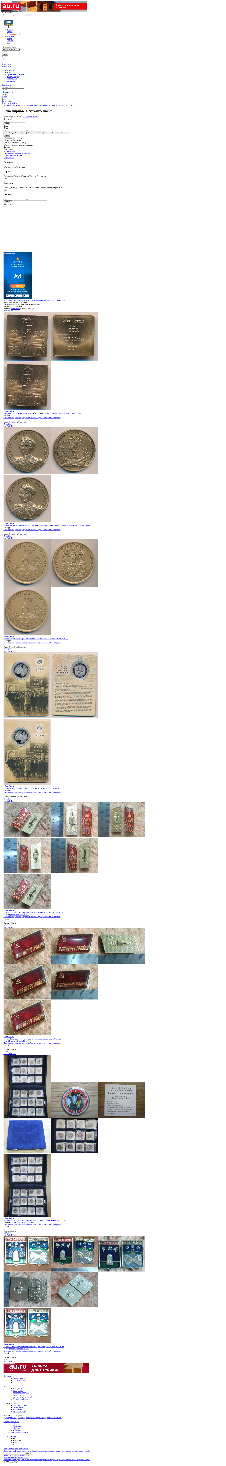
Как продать (18, 1391)
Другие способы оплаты (18, 1432)
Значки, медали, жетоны (52, 105)
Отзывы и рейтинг (20, 1399)
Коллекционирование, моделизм (29, 105)
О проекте (8, 1376)
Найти (5, 52)
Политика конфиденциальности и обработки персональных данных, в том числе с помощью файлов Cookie (47, 1451)
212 (14, 426)
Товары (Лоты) (14, 133)
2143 (14, 927)
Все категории (9, 105)
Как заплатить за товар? (22, 1397)
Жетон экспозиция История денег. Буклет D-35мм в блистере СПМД (31, 788)
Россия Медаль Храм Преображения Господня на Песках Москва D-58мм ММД (36, 639)
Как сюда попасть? (30, 117)
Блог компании (19, 1380)
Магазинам (17, 1409)
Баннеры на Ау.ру (20, 1405)
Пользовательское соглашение (16, 1449)
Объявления (18, 1407)
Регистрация (7, 101)
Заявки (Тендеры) (44, 133)
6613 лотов (15, 309)
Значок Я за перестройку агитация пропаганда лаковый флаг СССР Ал (32, 1039)
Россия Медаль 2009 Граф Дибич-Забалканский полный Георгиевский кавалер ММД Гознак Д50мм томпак (47, 525)
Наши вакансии (19, 1378)
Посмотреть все (10, 311)
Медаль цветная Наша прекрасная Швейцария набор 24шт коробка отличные (35, 1220)
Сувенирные (67, 105)
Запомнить (8, 92)
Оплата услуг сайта (11, 1422)
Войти (4, 97)
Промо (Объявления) (28, 133)
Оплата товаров (10, 1436)
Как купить (17, 1389)
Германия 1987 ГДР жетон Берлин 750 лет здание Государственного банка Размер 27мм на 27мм (42, 413)
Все (5, 133)
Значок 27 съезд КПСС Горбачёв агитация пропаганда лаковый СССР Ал (33, 912)
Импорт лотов (18, 1395)
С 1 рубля (55, 133)
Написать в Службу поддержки (16, 1455)
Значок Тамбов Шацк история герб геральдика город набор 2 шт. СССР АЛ (34, 1347)
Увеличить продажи (21, 1393)
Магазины (64, 133)
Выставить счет (19, 1412)
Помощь (7, 1386)
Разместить (6, 64)
